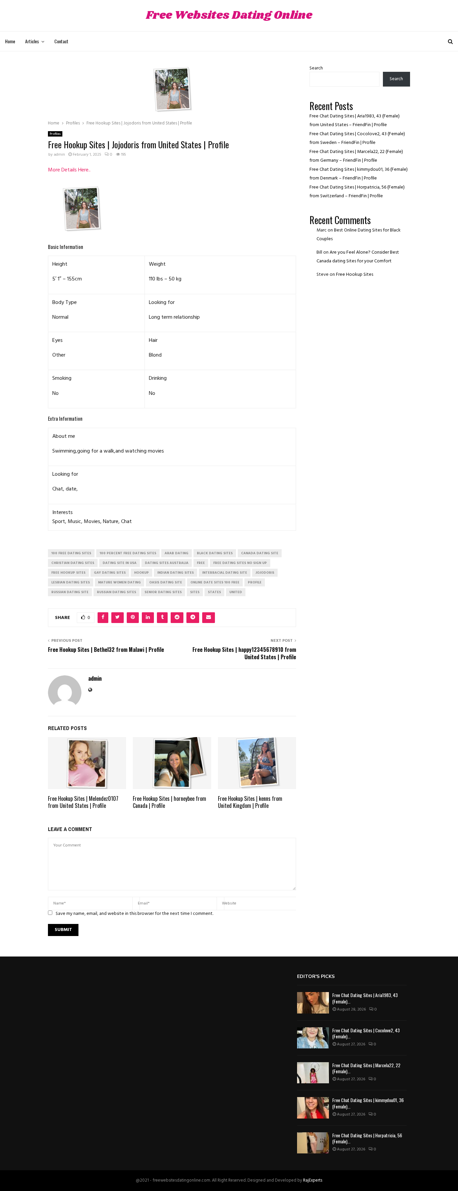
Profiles (55, 134)
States (214, 592)
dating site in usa (119, 563)
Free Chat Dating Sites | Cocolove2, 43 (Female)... (366, 1033)
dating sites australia (166, 563)
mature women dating (119, 582)
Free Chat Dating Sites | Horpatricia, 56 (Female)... (367, 1138)
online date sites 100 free (214, 582)
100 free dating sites (71, 553)
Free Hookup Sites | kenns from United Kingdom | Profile (250, 802)
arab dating (176, 553)
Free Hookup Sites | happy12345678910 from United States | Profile (244, 653)
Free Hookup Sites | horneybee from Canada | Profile (169, 802)
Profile (255, 582)
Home (10, 41)
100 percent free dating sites (128, 553)
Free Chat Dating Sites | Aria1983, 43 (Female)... (365, 997)
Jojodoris (264, 572)
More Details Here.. (69, 170)
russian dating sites (116, 592)
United (235, 592)
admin (59, 154)
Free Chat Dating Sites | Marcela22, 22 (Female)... (366, 1068)
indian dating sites (175, 572)
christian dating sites (72, 563)
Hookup (141, 572)
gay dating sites (110, 572)
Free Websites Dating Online (229, 15)
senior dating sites (163, 592)
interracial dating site (224, 572)
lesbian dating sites (70, 582)
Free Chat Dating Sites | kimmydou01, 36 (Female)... (368, 1102)
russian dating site (70, 592)
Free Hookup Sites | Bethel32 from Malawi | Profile (106, 649)
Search (316, 68)
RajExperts (312, 1180)
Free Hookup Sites (354, 274)
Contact (61, 41)
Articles (32, 41)
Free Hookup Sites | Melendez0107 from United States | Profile (83, 802)
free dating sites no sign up (240, 563)
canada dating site (259, 553)
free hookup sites (68, 572)
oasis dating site (165, 582)
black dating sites (215, 553)
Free (201, 563)
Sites (194, 592)
